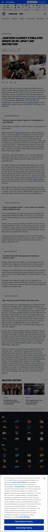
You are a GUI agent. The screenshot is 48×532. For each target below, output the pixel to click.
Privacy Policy (20, 487)
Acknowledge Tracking (24, 528)
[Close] (44, 478)
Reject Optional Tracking (24, 521)
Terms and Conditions (19, 482)
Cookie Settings (24, 517)
